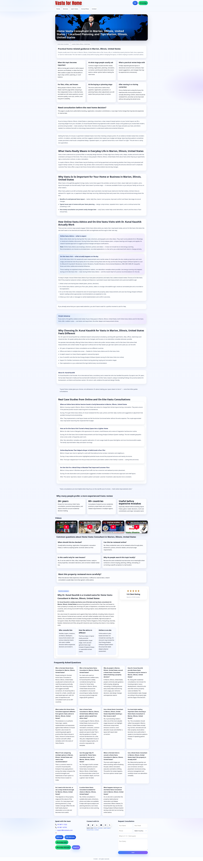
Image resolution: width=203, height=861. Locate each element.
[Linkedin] (97, 825)
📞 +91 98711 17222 (61, 824)
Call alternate (70, 837)
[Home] (68, 3)
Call (135, 3)
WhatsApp (143, 3)
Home (58, 9)
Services (65, 9)
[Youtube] (101, 825)
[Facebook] (88, 825)
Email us (76, 847)
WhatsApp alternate (63, 847)
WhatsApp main (62, 842)
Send (133, 852)
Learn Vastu (74, 9)
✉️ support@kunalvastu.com (64, 830)
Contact (94, 9)
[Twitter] (92, 825)
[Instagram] (105, 825)
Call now (59, 837)
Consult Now (85, 9)
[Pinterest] (109, 825)
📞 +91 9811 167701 (61, 827)
